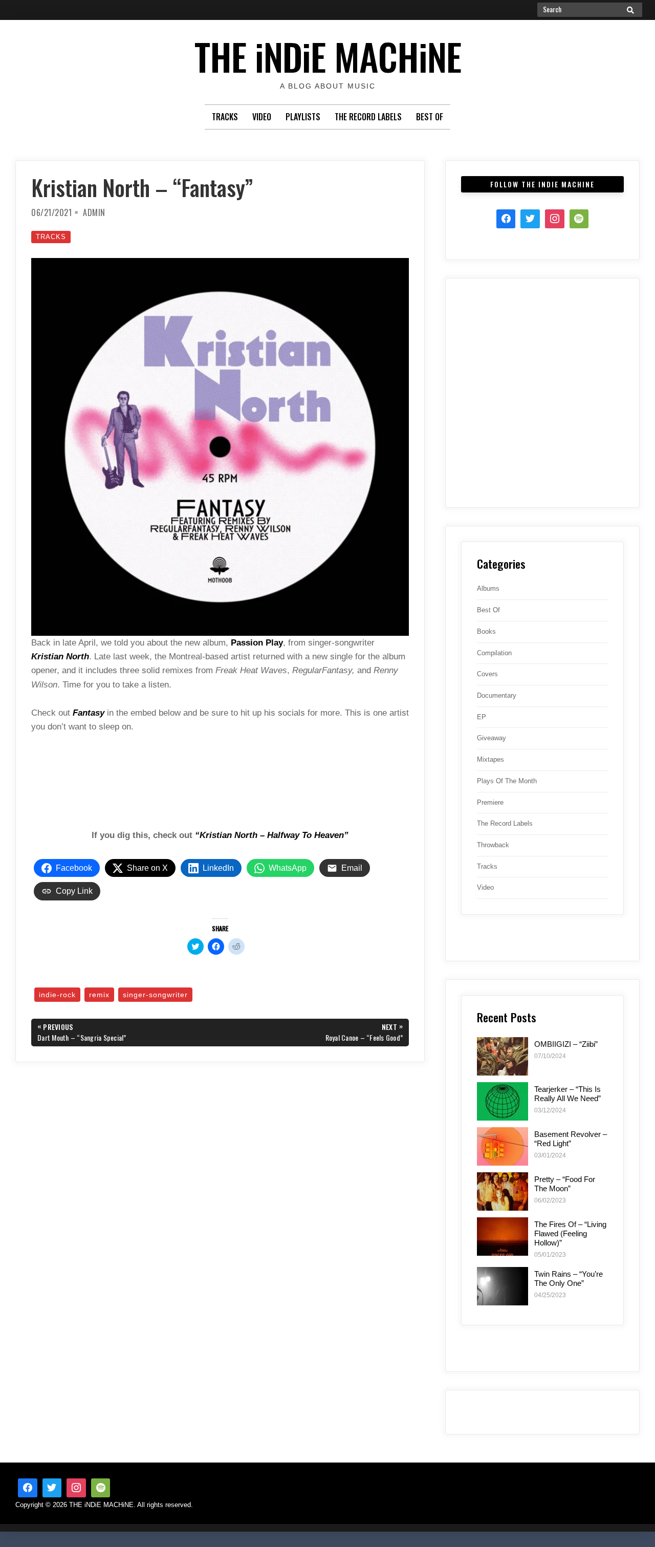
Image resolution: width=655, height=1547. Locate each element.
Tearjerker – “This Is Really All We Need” (567, 1094)
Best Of (429, 117)
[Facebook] (506, 219)
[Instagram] (554, 219)
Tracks (225, 117)
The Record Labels (368, 117)
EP (481, 717)
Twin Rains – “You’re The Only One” (568, 1278)
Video (261, 117)
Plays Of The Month (507, 781)
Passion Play (257, 643)
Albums (488, 588)
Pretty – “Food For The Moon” (564, 1184)
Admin (94, 212)
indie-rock (57, 995)
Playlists (303, 117)
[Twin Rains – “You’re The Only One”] (502, 1286)
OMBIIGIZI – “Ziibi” (566, 1044)
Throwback (493, 845)
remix (99, 995)
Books (486, 631)
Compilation (494, 653)
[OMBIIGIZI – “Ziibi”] (502, 1056)
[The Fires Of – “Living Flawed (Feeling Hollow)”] (502, 1236)
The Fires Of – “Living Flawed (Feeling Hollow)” (570, 1233)
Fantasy (88, 713)
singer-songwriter (155, 995)
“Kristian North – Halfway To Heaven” (271, 835)
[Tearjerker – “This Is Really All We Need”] (502, 1101)
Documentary (496, 695)
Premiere (490, 802)
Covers (487, 674)
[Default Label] (101, 1488)
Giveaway (491, 738)
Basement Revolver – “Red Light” (570, 1139)
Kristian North (60, 656)
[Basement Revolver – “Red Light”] (502, 1146)
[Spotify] (579, 219)
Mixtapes (490, 759)
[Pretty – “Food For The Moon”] (502, 1191)
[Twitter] (530, 219)
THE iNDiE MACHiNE (327, 56)
